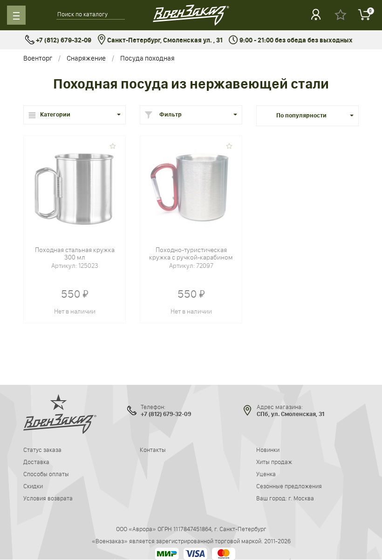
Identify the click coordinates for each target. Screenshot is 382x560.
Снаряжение (86, 58)
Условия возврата (48, 498)
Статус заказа (42, 449)
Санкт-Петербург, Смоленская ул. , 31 (164, 40)
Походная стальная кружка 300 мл (75, 253)
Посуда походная (147, 58)
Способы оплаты (46, 474)
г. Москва (301, 498)
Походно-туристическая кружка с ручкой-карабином (191, 253)
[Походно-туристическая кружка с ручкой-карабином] (191, 186)
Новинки (268, 449)
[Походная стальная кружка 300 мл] (74, 186)
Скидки (33, 486)
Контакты (153, 449)
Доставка (36, 461)
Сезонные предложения (289, 486)
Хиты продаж (274, 461)
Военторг (37, 58)
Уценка (266, 474)
